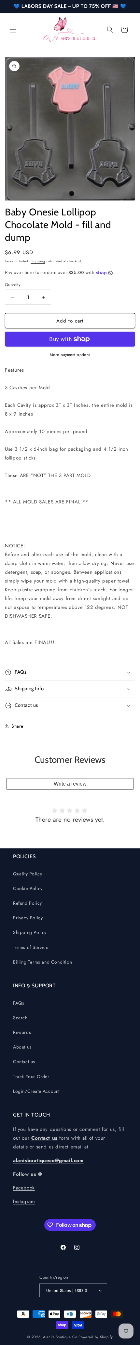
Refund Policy (27, 903)
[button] (13, 29)
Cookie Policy (28, 888)
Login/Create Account (36, 1091)
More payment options (70, 355)
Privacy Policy (28, 917)
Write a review (70, 784)
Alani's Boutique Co (60, 1336)
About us (22, 1047)
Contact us (24, 1061)
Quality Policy (27, 874)
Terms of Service (31, 947)
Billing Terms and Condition (42, 962)
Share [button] (17, 726)
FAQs (18, 1003)
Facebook (24, 1187)
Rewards (22, 1032)
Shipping (38, 261)
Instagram (24, 1201)
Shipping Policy (30, 932)
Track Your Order (31, 1076)
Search (20, 1017)
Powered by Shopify (95, 1336)
